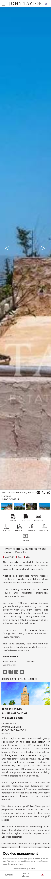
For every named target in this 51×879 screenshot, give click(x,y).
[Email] (22, 671)
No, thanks (8, 875)
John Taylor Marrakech (20, 679)
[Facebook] (10, 671)
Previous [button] (6, 248)
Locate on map (13, 718)
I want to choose (25, 874)
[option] (25, 248)
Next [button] (43, 248)
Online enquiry (13, 709)
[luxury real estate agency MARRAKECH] (25, 694)
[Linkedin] (16, 671)
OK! (42, 875)
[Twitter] (5, 671)
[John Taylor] (25, 4)
